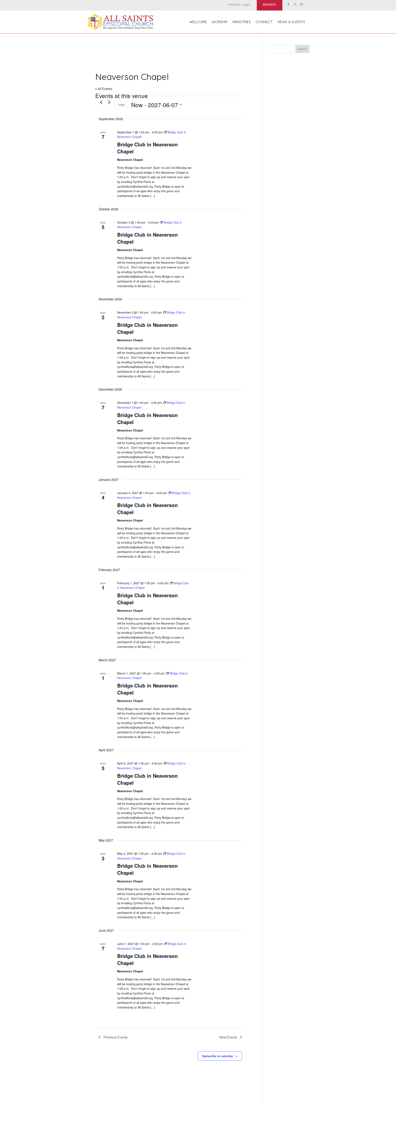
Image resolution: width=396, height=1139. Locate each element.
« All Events (103, 89)
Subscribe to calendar (217, 1056)
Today (121, 104)
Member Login (240, 4)
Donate (269, 4)
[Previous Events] (101, 102)
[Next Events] (109, 102)
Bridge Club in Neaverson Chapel (147, 148)
